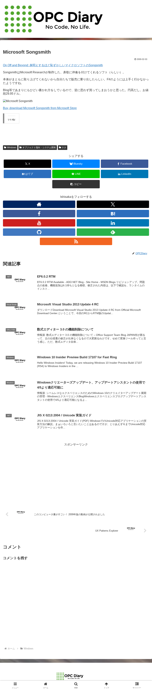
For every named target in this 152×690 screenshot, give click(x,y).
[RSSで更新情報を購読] (76, 241)
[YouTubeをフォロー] (39, 223)
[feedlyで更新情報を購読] (113, 232)
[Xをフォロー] (113, 204)
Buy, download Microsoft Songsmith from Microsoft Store (40, 108)
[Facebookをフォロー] (39, 213)
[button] (76, 184)
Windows (11, 147)
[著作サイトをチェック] (39, 204)
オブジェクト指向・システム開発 (39, 147)
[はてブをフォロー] (113, 213)
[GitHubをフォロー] (39, 232)
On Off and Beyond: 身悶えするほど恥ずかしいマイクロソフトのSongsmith (53, 65)
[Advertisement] (76, 473)
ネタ (64, 147)
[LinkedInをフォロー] (113, 223)
